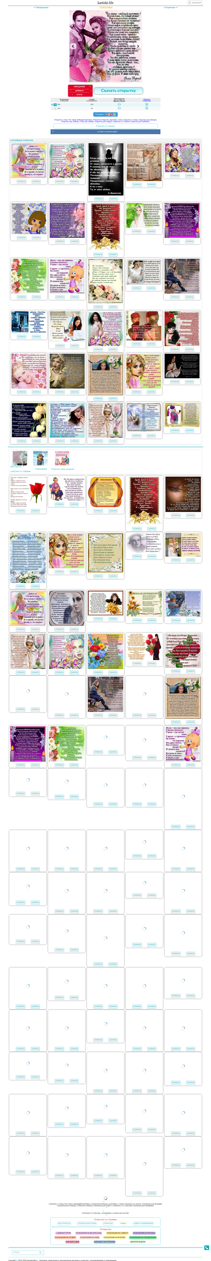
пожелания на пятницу (144, 1234)
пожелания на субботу (117, 1234)
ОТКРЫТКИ (108, 1225)
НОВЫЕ (123, 1225)
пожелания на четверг (65, 1239)
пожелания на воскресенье (88, 1234)
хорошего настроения (104, 1243)
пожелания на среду (89, 1239)
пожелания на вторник (114, 1239)
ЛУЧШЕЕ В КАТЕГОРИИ (87, 1225)
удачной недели (137, 1243)
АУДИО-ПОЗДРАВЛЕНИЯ (143, 1225)
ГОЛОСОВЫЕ (106, 7)
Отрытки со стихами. (105, 126)
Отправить (99, 114)
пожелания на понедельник (143, 1239)
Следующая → (171, 7)
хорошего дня (72, 1243)
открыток (64, 1225)
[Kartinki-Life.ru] (105, 3)
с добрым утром (63, 1234)
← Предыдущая (41, 7)
